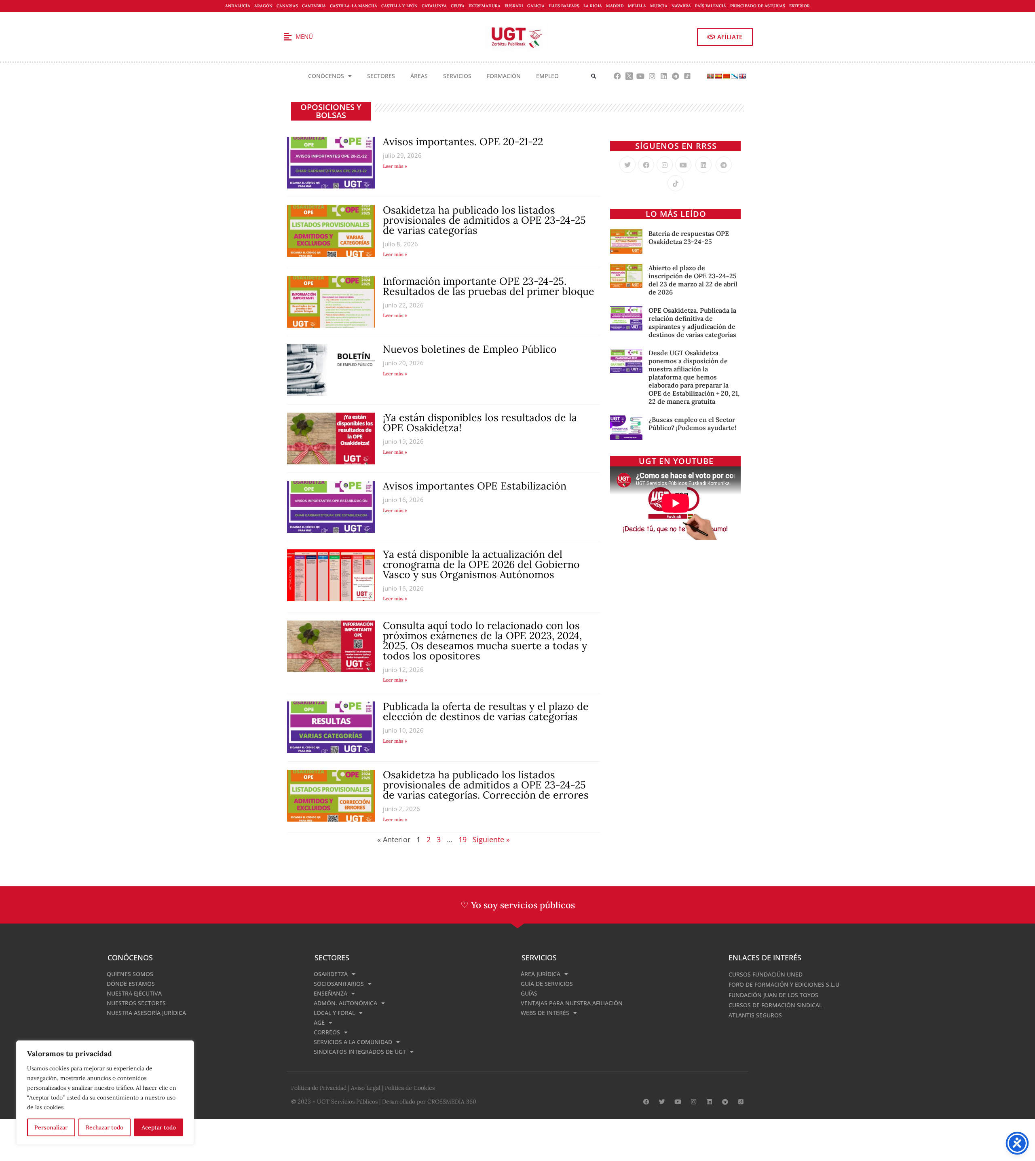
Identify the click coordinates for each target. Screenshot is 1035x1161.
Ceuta (458, 5)
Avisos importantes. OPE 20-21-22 (463, 141)
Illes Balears (564, 5)
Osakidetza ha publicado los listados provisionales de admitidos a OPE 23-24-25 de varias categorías (484, 220)
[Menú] (287, 36)
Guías (529, 993)
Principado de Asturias (757, 5)
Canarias (287, 5)
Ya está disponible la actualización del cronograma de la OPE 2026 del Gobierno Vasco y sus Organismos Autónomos (481, 564)
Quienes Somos (130, 974)
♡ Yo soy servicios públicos (517, 905)
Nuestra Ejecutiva (134, 993)
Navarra (681, 5)
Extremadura (485, 5)
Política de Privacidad (318, 1087)
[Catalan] (726, 76)
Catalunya (434, 5)
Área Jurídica (540, 974)
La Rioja (592, 5)
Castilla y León (399, 5)
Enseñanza (330, 993)
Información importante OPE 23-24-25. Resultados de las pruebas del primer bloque (488, 286)
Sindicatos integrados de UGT (360, 1051)
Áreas (419, 76)
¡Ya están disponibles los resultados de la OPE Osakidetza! (480, 422)
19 (462, 839)
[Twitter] (627, 165)
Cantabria (314, 5)
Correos (327, 1032)
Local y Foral (334, 1013)
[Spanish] (718, 76)
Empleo (547, 76)
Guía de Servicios (547, 983)
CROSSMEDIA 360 (451, 1101)
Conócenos (326, 76)
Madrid (615, 5)
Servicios (457, 76)
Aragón (263, 5)
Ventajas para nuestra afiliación (572, 1003)
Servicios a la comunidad (353, 1042)
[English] (742, 76)
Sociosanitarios (339, 983)
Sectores (381, 76)
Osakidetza (331, 974)
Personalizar (51, 1127)
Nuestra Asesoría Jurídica (146, 1013)
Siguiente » (491, 839)
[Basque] (710, 76)
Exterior (799, 5)
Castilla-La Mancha (353, 5)
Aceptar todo (159, 1127)
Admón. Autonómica (345, 1003)
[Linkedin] (664, 76)
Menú (304, 36)
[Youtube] (640, 76)
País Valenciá (710, 5)
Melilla (637, 5)
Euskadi (514, 5)
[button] (593, 76)
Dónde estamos (131, 983)
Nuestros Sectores (136, 1003)
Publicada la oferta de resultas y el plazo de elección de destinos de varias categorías (486, 711)
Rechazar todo (104, 1127)
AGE (319, 1022)
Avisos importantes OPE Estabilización (474, 485)
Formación (504, 76)
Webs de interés (545, 1013)
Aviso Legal (365, 1087)
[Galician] (734, 76)
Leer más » (395, 166)
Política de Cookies (410, 1087)
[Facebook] (617, 76)
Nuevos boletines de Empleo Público (470, 349)
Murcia (658, 5)
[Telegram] (675, 76)
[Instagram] (652, 76)
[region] (105, 1092)
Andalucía (237, 5)
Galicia (536, 5)
